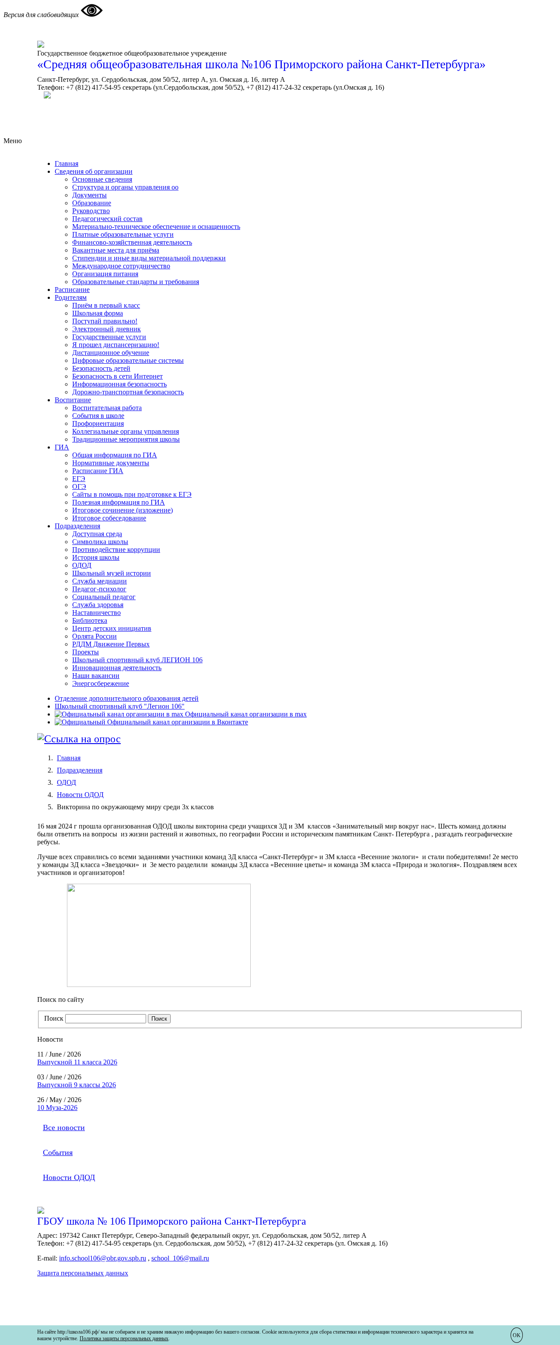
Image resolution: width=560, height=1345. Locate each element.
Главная (66, 163)
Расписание (72, 289)
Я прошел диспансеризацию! (115, 344)
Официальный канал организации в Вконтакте (176, 722)
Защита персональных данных (82, 1273)
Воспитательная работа (107, 407)
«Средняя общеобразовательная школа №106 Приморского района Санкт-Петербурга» (261, 64)
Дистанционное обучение (110, 352)
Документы (89, 195)
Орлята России (94, 636)
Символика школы (100, 541)
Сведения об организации (94, 171)
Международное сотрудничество (121, 266)
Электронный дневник (106, 329)
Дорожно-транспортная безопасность (128, 392)
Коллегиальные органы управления (125, 431)
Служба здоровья (97, 604)
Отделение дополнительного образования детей (127, 698)
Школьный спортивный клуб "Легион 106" (120, 706)
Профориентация (98, 423)
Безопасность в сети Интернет (117, 376)
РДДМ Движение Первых (111, 644)
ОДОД (81, 565)
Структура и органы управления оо (125, 187)
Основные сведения (102, 179)
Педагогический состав (107, 218)
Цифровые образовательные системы (128, 360)
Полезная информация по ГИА (118, 502)
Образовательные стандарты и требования (135, 281)
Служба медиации (99, 581)
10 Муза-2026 (57, 1107)
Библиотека (89, 620)
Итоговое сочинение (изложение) (122, 510)
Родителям (71, 297)
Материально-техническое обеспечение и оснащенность (156, 226)
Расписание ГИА (97, 470)
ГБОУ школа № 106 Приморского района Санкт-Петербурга (171, 1221)
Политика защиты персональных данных (124, 1338)
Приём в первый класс (106, 305)
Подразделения (77, 526)
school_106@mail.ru (180, 1258)
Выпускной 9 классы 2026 (76, 1085)
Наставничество (96, 612)
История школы (95, 557)
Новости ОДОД (80, 794)
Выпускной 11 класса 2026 (77, 1062)
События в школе (98, 415)
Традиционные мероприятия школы (126, 439)
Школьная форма (97, 313)
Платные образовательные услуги (123, 234)
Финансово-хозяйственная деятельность (132, 242)
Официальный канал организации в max (245, 714)
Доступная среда (97, 533)
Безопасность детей (101, 368)
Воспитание (73, 400)
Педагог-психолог (99, 589)
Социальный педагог (104, 597)
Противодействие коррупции (116, 549)
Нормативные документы (110, 463)
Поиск (53, 1018)
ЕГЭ (78, 478)
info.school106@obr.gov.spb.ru (102, 1258)
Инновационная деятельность (116, 667)
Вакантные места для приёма (115, 250)
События (58, 1152)
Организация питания (105, 273)
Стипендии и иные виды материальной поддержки (149, 258)
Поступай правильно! (104, 321)
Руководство (91, 210)
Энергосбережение (100, 683)
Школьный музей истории (111, 573)
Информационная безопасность (119, 384)
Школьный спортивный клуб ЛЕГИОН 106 (137, 660)
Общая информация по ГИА (114, 455)
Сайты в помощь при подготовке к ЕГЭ (132, 494)
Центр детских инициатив (111, 628)
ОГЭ (79, 486)
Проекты (85, 652)
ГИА (62, 447)
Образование (91, 203)
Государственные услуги (109, 337)
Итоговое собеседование (109, 518)
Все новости (64, 1127)
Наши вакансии (95, 675)
